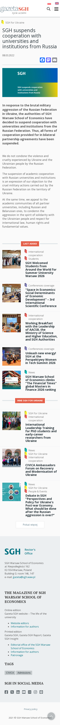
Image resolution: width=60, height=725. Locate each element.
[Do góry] (51, 716)
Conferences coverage (41, 285)
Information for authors (25, 626)
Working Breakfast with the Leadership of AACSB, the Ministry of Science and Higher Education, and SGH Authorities (41, 331)
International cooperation (36, 253)
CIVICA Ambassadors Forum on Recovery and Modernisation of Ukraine (41, 470)
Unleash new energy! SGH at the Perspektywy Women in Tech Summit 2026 (40, 358)
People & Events (37, 491)
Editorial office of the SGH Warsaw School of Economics (30, 646)
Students (33, 258)
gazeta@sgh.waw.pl (24, 577)
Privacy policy (30, 709)
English (57, 3)
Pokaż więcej (30, 524)
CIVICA (10, 672)
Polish (49, 3)
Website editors (20, 623)
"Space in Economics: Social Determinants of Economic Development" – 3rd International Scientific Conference (41, 298)
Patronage (17, 655)
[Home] (14, 9)
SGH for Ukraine (14, 22)
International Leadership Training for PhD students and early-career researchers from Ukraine (41, 432)
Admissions (24, 672)
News (31, 372)
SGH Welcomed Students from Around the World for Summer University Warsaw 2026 (40, 269)
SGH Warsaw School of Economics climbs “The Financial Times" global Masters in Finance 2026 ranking (41, 383)
